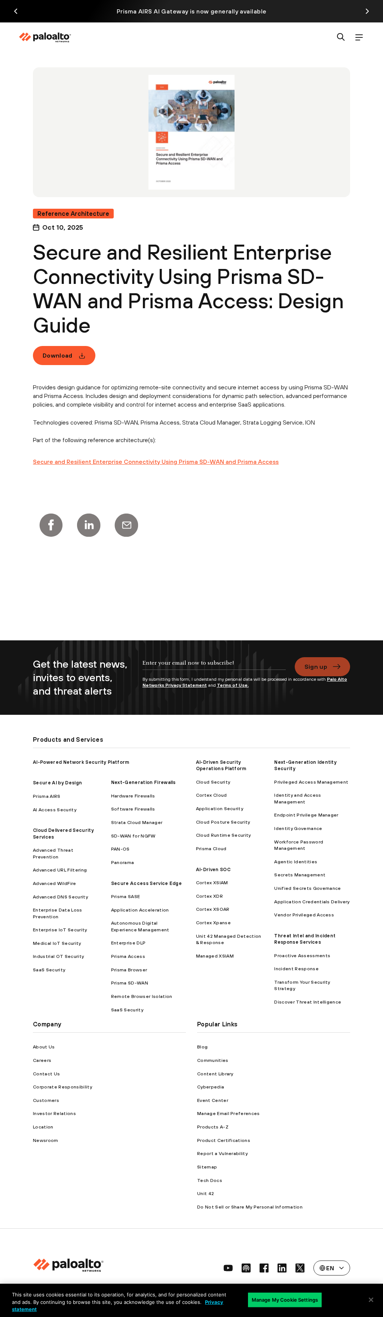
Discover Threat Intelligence (307, 1002)
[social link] (228, 1268)
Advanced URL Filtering (60, 870)
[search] (341, 37)
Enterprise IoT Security (60, 929)
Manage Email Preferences (228, 1113)
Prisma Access (128, 956)
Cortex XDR (209, 896)
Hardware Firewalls (133, 796)
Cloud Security (213, 782)
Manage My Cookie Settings (285, 1299)
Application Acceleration (140, 910)
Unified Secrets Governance (307, 888)
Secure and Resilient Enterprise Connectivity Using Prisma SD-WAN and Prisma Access (156, 461)
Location (43, 1127)
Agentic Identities (295, 861)
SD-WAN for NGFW (133, 836)
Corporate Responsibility (62, 1087)
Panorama (122, 862)
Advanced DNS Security (60, 897)
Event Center (212, 1100)
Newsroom (45, 1140)
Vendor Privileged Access (304, 915)
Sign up (315, 666)
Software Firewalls (133, 809)
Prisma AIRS (47, 796)
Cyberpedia (210, 1087)
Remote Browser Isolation (141, 996)
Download (58, 355)
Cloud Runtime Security (223, 835)
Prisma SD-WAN (129, 983)
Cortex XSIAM (212, 882)
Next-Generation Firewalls (143, 782)
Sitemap (207, 1167)
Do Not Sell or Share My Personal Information (250, 1207)
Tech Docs (209, 1180)
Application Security (219, 808)
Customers (46, 1100)
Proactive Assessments (302, 955)
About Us (44, 1047)
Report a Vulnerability (222, 1153)
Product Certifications (223, 1140)
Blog (202, 1047)
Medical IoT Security (57, 943)
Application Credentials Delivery (311, 901)
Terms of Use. (233, 685)
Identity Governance (298, 828)
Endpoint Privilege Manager (306, 815)
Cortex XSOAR (213, 909)
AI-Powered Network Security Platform (81, 762)
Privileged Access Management (311, 782)
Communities (213, 1060)
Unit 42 (205, 1193)
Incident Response (296, 968)
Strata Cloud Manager (136, 822)
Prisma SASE (125, 896)
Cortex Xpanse (213, 922)
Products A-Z (213, 1127)
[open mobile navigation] (359, 37)
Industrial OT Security (58, 956)
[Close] (371, 1300)
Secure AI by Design (57, 782)
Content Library (215, 1073)
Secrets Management (299, 875)
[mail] (126, 525)
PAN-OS (120, 849)
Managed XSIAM (215, 956)
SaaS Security (49, 970)
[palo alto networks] (45, 37)
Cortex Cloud (211, 795)
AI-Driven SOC (213, 869)
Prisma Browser (129, 970)
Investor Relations (54, 1113)
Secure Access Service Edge (146, 883)
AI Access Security (54, 809)
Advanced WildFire (54, 883)
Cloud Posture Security (223, 822)
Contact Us (46, 1073)
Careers (42, 1060)
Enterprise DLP (128, 943)
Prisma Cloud (211, 848)
